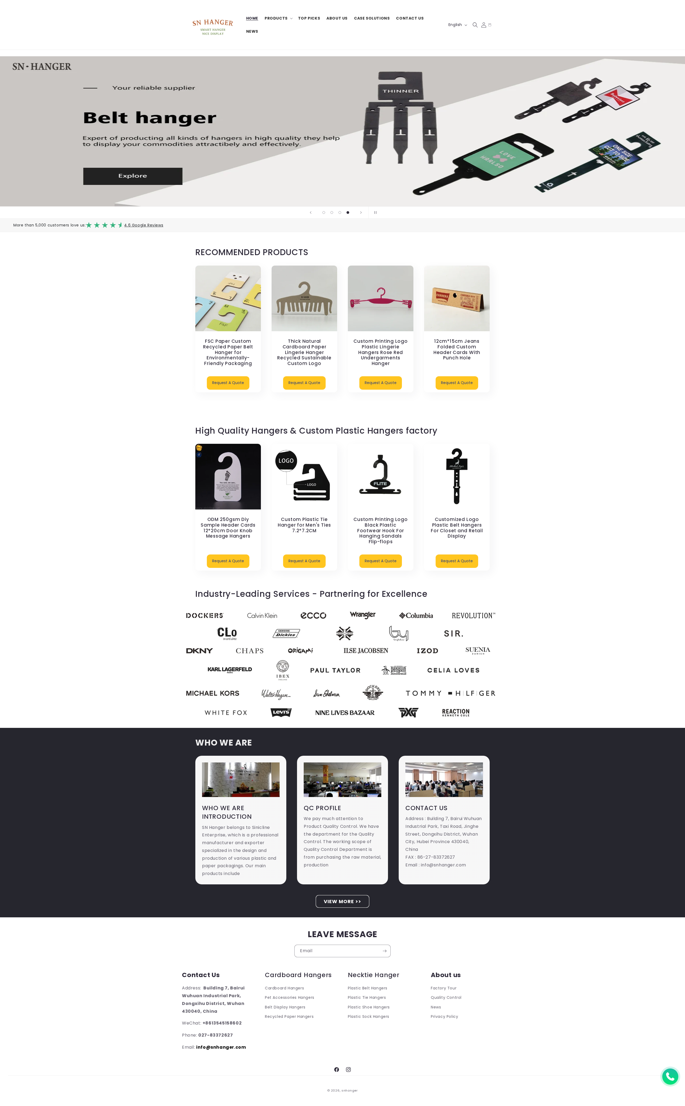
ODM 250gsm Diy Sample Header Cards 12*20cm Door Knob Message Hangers (228, 528)
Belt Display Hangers (285, 1007)
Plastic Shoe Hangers (369, 1007)
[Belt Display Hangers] (342, 131)
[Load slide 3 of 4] (340, 212)
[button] (278, 18)
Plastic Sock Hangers (368, 1016)
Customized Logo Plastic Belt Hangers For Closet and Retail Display (457, 528)
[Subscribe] (384, 951)
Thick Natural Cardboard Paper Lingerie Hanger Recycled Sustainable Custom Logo (304, 352)
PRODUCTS (276, 18)
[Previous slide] (311, 212)
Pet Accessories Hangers (289, 997)
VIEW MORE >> (342, 901)
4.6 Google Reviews (143, 225)
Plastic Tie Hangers (367, 997)
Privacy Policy (444, 1016)
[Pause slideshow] (374, 212)
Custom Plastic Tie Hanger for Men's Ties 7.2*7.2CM (304, 525)
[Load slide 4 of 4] (348, 212)
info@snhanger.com (221, 1047)
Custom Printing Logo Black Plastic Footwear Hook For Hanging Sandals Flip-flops (380, 531)
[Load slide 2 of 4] (332, 212)
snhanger (349, 1090)
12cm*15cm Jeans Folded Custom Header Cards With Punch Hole (456, 349)
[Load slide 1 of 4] (324, 212)
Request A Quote (228, 382)
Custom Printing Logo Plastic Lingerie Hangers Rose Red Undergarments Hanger (380, 352)
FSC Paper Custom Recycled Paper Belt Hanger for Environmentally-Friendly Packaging (228, 352)
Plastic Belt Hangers (367, 988)
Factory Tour (443, 988)
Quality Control (446, 997)
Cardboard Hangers (284, 988)
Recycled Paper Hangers (289, 1016)
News (436, 1007)
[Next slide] (361, 212)
